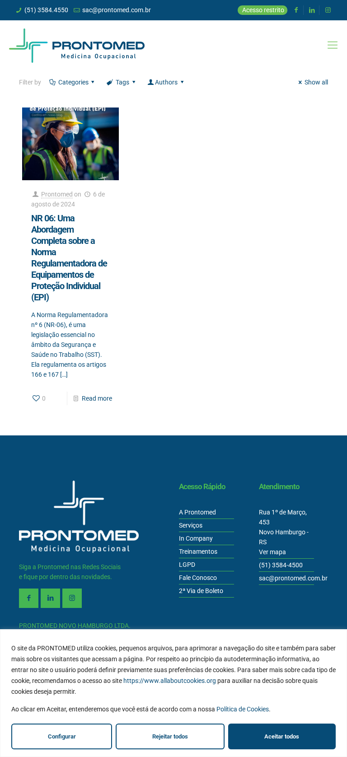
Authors (166, 82)
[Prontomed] (77, 45)
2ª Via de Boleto (201, 590)
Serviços (190, 525)
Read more (97, 398)
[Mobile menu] (332, 45)
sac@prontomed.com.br (116, 10)
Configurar (62, 736)
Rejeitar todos (170, 736)
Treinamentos (198, 551)
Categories (73, 82)
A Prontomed (197, 512)
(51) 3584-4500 (281, 565)
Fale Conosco (198, 577)
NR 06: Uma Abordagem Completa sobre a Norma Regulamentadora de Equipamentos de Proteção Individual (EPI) (69, 258)
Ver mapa (272, 552)
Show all (316, 82)
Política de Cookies (242, 709)
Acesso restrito (263, 10)
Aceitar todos (281, 736)
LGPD (187, 564)
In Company (196, 538)
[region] (173, 693)
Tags (122, 82)
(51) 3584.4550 (46, 10)
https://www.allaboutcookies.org (169, 680)
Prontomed (57, 194)
